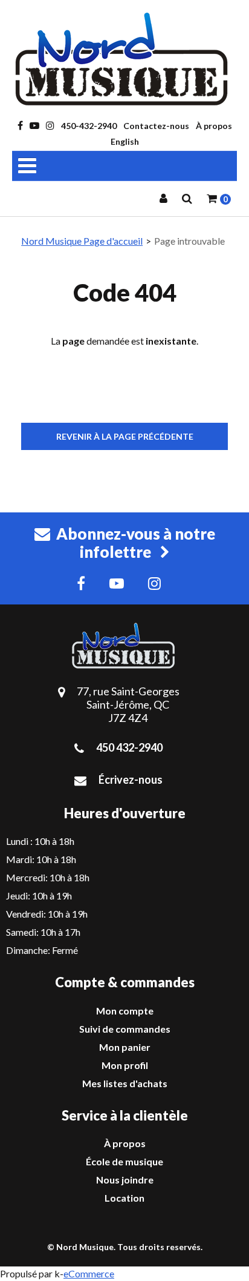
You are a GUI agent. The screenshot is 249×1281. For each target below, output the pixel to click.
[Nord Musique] (124, 59)
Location (124, 1197)
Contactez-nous (156, 126)
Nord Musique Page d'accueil (82, 241)
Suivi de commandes (124, 1028)
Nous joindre (125, 1179)
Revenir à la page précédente (124, 436)
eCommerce (88, 1273)
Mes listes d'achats (124, 1083)
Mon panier (124, 1047)
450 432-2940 (129, 747)
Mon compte (125, 1010)
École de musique (124, 1161)
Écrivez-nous (131, 779)
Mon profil (125, 1065)
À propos (214, 126)
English (125, 141)
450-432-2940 (89, 126)
